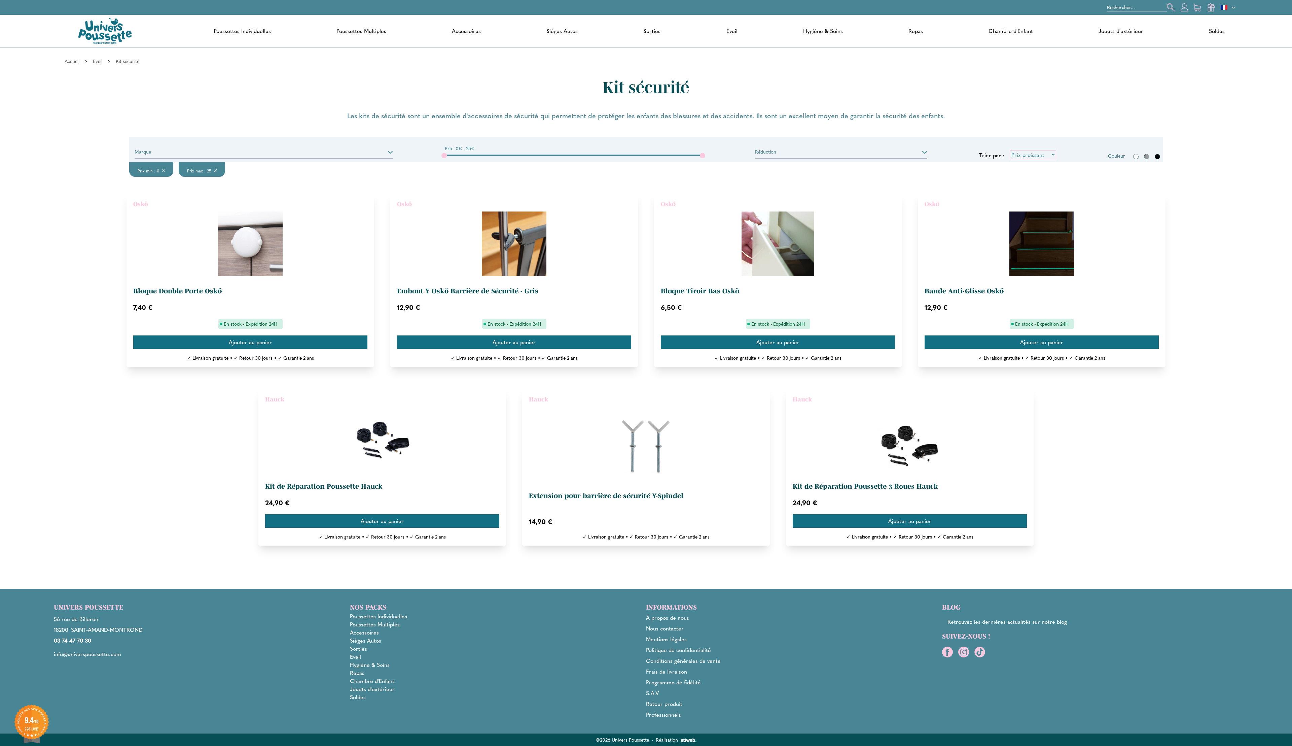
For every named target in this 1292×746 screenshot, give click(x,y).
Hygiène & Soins (823, 31)
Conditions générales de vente (683, 660)
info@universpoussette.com (87, 654)
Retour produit (664, 704)
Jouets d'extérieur (1121, 31)
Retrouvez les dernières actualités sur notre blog (1007, 621)
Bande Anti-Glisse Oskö (964, 291)
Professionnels (663, 714)
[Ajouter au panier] (250, 342)
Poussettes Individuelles (242, 31)
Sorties (651, 31)
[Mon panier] (1198, 7)
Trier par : (991, 155)
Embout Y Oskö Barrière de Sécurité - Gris (467, 291)
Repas (915, 31)
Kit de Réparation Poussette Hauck (324, 486)
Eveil (732, 31)
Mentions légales (666, 639)
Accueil (72, 61)
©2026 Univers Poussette (622, 739)
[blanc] (1136, 156)
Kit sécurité (127, 61)
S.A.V (652, 693)
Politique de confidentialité (678, 650)
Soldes (1217, 31)
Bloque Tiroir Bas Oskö (700, 291)
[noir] (1157, 156)
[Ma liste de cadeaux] (1211, 7)
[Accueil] (105, 31)
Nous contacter (665, 628)
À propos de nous (667, 617)
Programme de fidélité (673, 682)
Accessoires (466, 31)
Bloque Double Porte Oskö (177, 291)
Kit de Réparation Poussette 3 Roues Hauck (865, 486)
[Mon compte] (1184, 7)
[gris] (1146, 156)
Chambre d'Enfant (1011, 31)
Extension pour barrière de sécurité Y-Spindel (606, 495)
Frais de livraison (666, 671)
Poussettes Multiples (361, 31)
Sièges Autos (562, 31)
